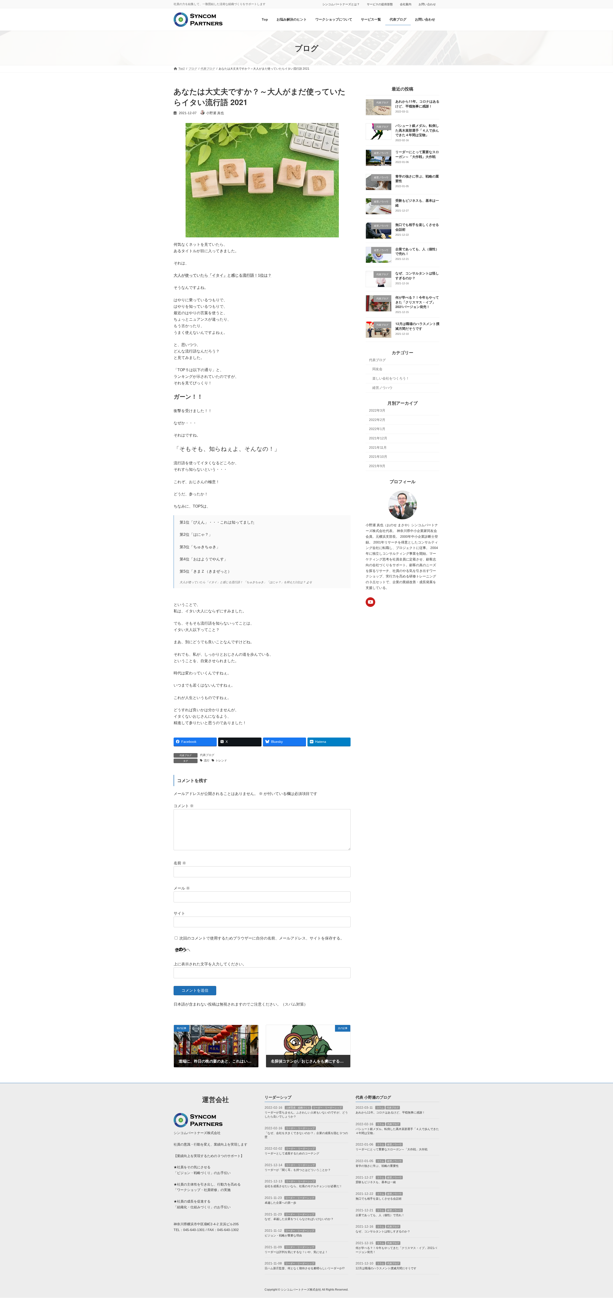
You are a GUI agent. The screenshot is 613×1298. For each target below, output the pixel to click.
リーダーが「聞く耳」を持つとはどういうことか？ (298, 1170)
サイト (179, 913)
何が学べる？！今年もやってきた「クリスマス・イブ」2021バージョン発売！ (417, 302)
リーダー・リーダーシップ (327, 1108)
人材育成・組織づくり (298, 1108)
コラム (380, 1108)
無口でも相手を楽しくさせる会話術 (379, 1198)
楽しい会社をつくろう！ (390, 378)
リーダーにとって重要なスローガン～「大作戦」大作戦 (417, 154)
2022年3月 (377, 411)
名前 (180, 863)
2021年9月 (377, 466)
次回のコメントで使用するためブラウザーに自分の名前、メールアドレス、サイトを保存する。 (261, 938)
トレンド (221, 760)
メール (182, 888)
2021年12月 (378, 438)
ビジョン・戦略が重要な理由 (283, 1235)
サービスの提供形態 (380, 4)
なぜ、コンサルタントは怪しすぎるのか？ (383, 1231)
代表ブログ (207, 755)
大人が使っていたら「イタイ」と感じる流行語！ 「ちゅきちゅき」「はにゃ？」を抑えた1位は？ (243, 582)
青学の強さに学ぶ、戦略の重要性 (377, 1166)
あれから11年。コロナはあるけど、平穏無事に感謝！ (417, 103)
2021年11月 (378, 447)
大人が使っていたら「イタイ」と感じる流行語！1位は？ (223, 275)
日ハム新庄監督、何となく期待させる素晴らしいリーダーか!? (305, 1268)
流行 (207, 760)
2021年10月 (378, 457)
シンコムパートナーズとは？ (341, 4)
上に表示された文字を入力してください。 (210, 964)
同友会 (377, 369)
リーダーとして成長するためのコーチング (292, 1153)
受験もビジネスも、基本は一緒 (376, 1182)
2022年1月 (377, 429)
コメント (184, 806)
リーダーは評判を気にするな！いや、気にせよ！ (296, 1252)
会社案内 (405, 4)
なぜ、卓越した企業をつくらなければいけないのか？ (299, 1219)
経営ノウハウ (382, 388)
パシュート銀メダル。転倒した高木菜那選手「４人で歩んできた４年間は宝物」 (417, 130)
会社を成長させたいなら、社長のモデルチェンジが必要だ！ (303, 1186)
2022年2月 (377, 420)
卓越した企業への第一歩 (280, 1202)
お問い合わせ (427, 4)
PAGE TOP (595, 1254)
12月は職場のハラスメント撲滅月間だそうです (417, 326)
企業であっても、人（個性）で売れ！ (380, 1215)
